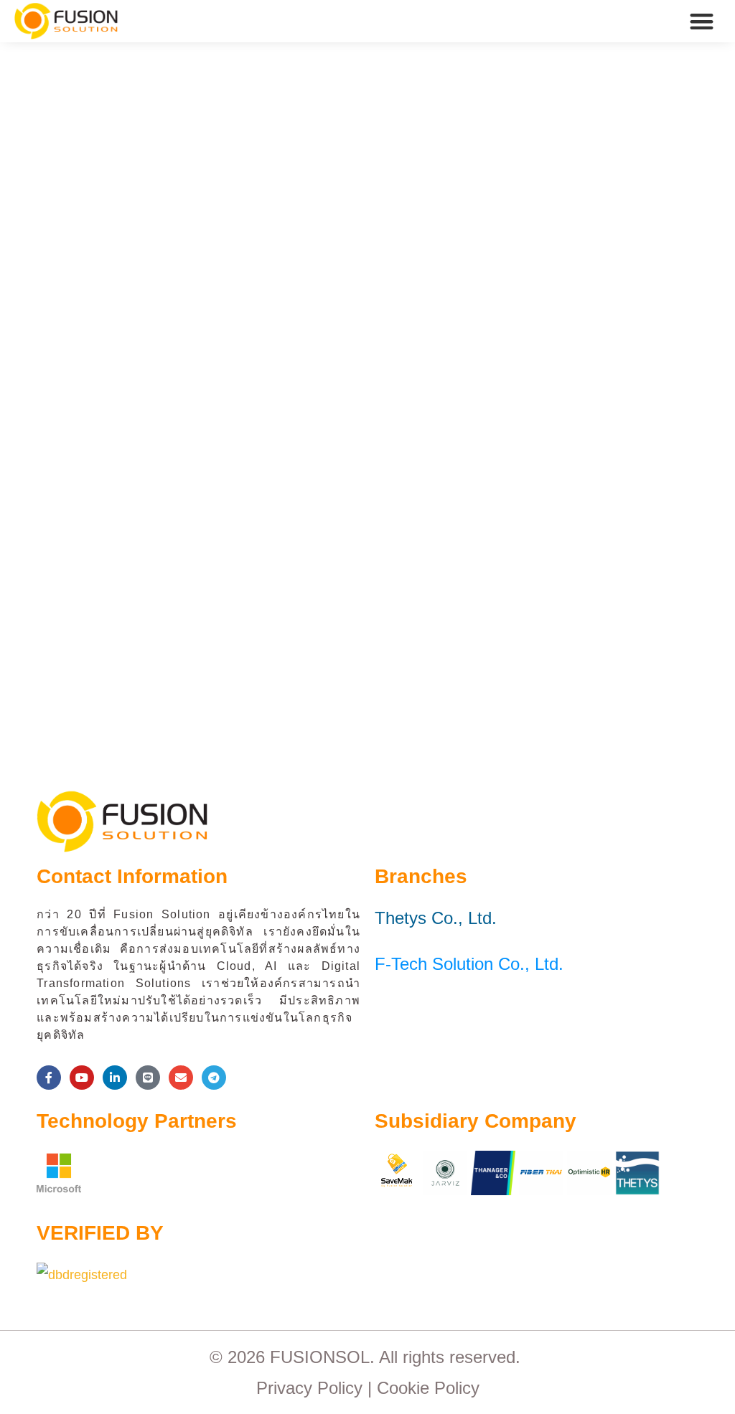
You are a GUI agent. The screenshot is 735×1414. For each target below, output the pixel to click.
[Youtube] (82, 1077)
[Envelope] (181, 1077)
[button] (702, 21)
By (174, 369)
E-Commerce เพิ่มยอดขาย (180, 342)
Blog (103, 369)
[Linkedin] (115, 1077)
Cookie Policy (428, 1387)
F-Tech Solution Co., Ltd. (469, 964)
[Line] (148, 1077)
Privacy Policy (309, 1387)
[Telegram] (214, 1077)
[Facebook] (49, 1077)
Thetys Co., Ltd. (436, 918)
